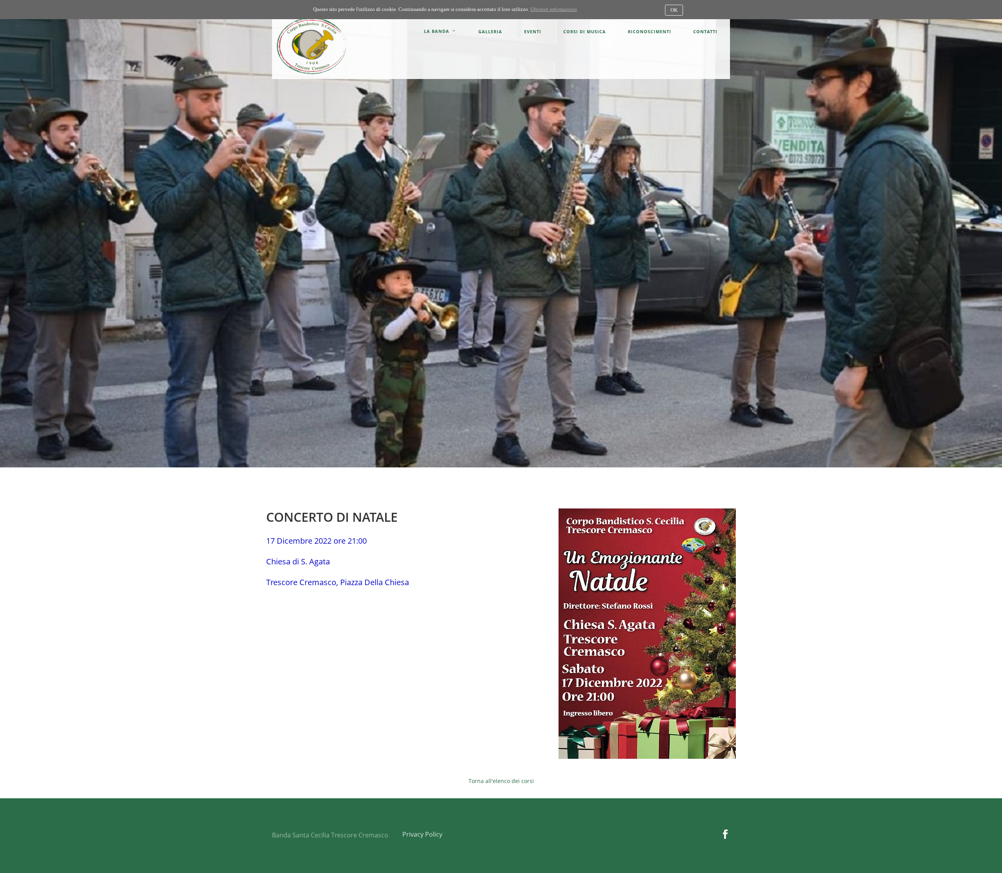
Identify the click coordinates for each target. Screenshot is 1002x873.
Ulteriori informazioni (553, 9)
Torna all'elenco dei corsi (501, 781)
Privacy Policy (422, 834)
